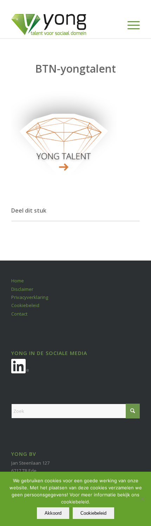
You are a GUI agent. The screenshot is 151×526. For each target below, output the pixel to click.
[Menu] (130, 24)
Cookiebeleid (25, 305)
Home (17, 280)
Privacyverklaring (29, 297)
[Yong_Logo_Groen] (62, 24)
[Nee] (142, 498)
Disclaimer (22, 289)
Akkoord (53, 513)
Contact (19, 314)
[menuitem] (130, 24)
